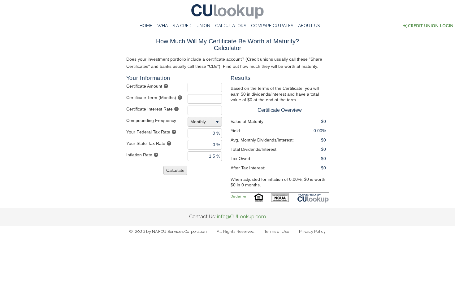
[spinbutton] (205, 87)
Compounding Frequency (151, 120)
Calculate (175, 170)
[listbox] (205, 121)
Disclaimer (238, 196)
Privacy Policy (312, 231)
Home (146, 25)
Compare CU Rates (272, 25)
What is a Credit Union (183, 25)
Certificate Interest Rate (149, 109)
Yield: (236, 130)
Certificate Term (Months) (151, 97)
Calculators (230, 25)
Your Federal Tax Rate (148, 131)
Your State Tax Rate (145, 143)
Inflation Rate (139, 154)
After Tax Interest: (248, 167)
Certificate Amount (144, 86)
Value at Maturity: (248, 121)
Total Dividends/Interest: (254, 149)
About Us (309, 25)
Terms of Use (276, 231)
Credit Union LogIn (430, 25)
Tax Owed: (241, 158)
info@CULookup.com (241, 217)
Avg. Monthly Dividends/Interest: (262, 139)
